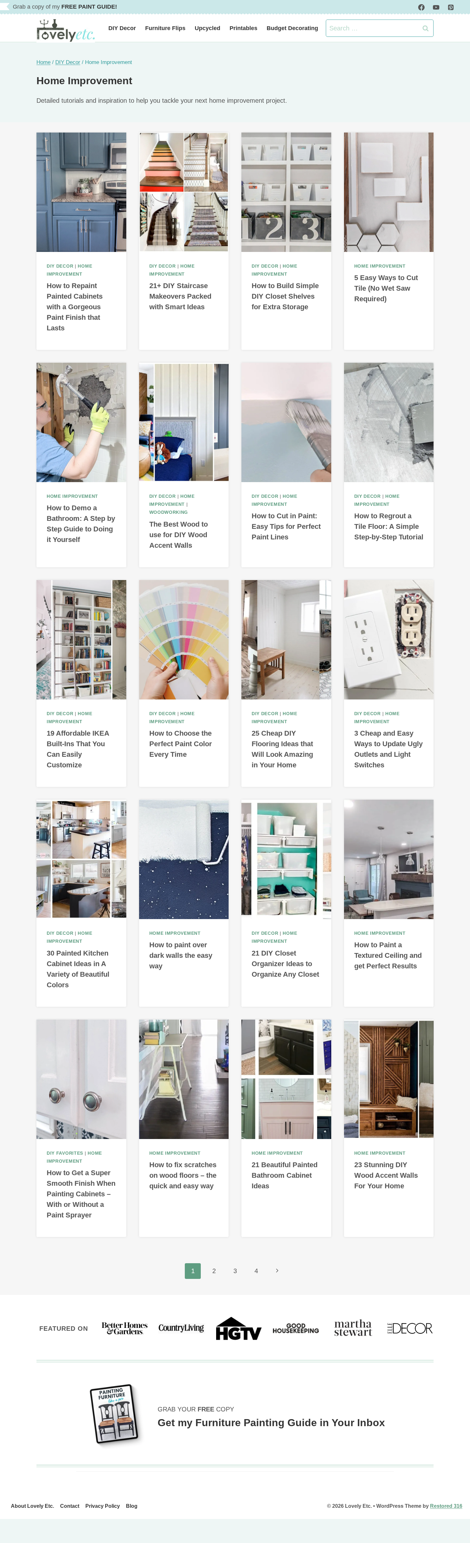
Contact (69, 1506)
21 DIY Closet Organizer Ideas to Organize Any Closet (285, 963)
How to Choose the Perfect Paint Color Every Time (180, 743)
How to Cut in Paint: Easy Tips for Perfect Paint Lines (286, 526)
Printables (243, 28)
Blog (131, 1506)
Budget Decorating (292, 28)
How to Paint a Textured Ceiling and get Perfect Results (388, 955)
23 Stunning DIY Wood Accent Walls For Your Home (386, 1175)
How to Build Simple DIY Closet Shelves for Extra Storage (285, 296)
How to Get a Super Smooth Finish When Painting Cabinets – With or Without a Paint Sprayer (81, 1194)
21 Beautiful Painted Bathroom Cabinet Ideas (284, 1175)
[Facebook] (421, 7)
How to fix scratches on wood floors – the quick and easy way (182, 1175)
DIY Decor (122, 28)
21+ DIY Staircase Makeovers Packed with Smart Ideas (180, 296)
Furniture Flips (165, 28)
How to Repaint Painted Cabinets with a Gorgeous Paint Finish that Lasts (75, 307)
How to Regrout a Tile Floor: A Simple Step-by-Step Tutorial (388, 526)
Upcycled (207, 28)
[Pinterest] (450, 7)
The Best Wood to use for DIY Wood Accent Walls (178, 534)
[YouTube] (436, 7)
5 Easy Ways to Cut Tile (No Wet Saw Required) (386, 288)
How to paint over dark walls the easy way (180, 955)
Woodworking (168, 512)
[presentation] (81, 192)
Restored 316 (446, 1506)
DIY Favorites (65, 1153)
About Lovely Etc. (32, 1506)
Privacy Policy (102, 1506)
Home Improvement (380, 266)
